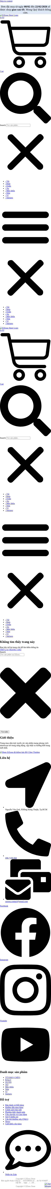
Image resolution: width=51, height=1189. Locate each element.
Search (3, 125)
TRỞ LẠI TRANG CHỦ (10, 650)
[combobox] (12, 654)
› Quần (8, 186)
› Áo (7, 188)
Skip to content (6, 1)
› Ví (6, 195)
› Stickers (9, 198)
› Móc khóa (10, 191)
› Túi (7, 181)
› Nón (7, 193)
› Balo (7, 184)
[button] (25, 98)
